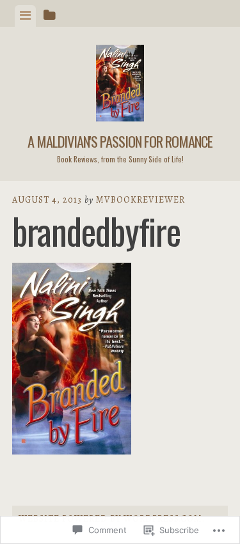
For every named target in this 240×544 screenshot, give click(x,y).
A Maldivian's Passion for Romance (120, 141)
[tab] (25, 16)
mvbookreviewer (140, 200)
